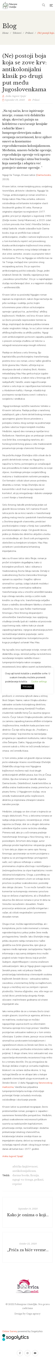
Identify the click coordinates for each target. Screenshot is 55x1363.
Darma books (44, 175)
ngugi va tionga (22, 1179)
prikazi (38, 1179)
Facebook (20, 1353)
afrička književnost (25, 1166)
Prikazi (36, 100)
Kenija (34, 1175)
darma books (20, 1175)
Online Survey (9, 1331)
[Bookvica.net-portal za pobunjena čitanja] (10, 5)
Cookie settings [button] (39, 681)
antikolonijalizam (24, 1170)
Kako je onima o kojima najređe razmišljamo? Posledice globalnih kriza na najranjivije (28, 1215)
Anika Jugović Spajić (12, 1156)
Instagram (27, 1353)
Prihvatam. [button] (27, 686)
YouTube (35, 1353)
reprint (17, 1183)
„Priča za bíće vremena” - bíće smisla (28, 1250)
